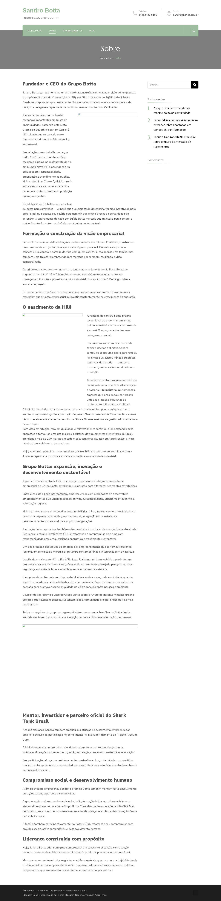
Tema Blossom (66, 895)
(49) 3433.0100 (148, 15)
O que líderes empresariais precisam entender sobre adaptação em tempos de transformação (175, 125)
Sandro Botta (41, 10)
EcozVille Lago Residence (75, 559)
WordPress (100, 895)
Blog (92, 30)
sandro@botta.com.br (185, 15)
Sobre (52, 30)
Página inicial (34, 30)
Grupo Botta (49, 486)
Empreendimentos (73, 30)
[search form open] (193, 30)
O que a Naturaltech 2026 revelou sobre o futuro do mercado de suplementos (174, 141)
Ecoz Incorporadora (56, 494)
